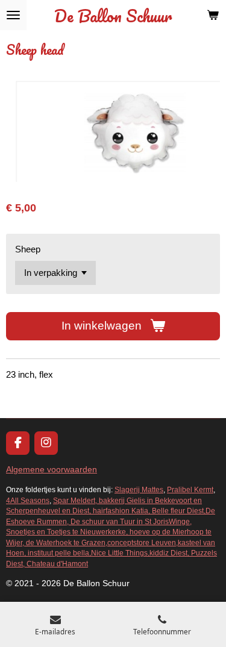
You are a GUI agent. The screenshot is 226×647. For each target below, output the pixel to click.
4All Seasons (27, 500)
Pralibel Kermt (190, 489)
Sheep (27, 249)
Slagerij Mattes (139, 489)
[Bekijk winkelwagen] (212, 15)
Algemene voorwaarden (51, 469)
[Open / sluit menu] (13, 15)
